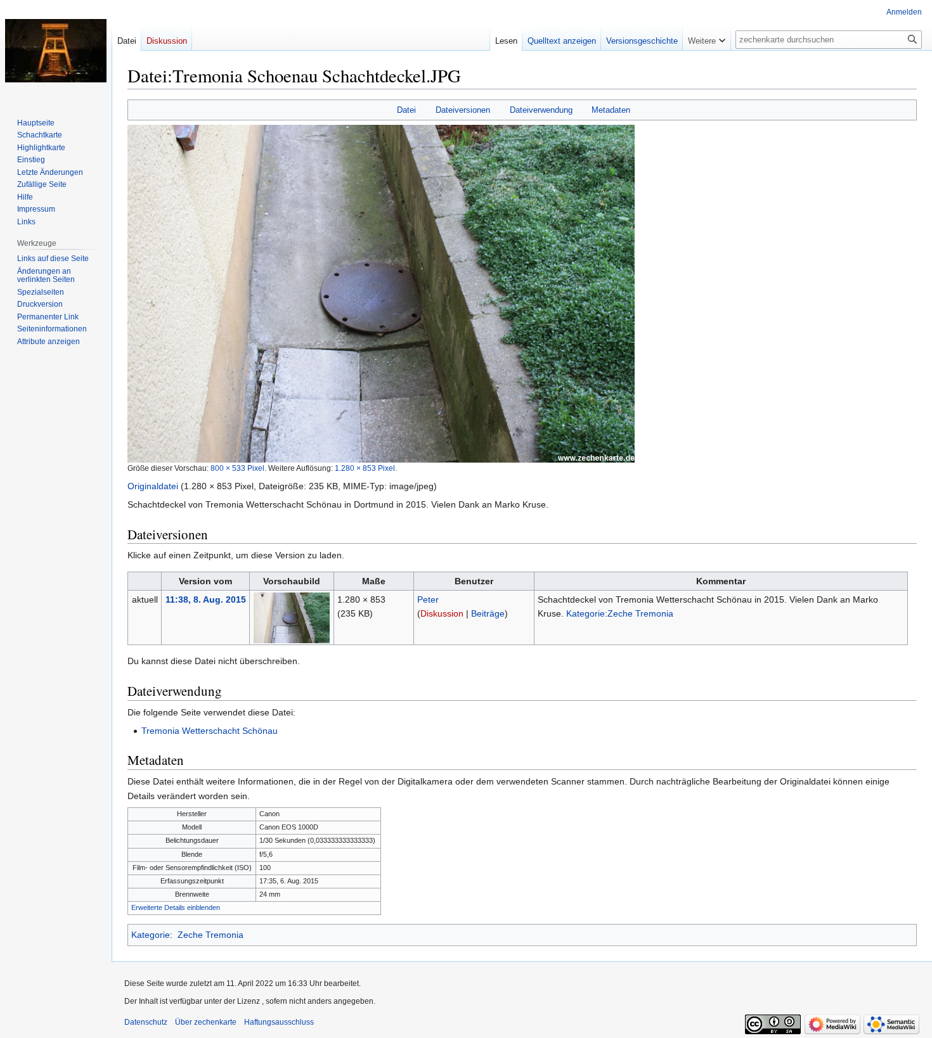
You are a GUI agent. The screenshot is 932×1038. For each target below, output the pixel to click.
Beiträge (488, 613)
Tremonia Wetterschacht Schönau (209, 731)
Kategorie (150, 935)
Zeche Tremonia (210, 935)
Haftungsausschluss (279, 1022)
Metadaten (611, 110)
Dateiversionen (463, 110)
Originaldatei (152, 486)
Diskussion (441, 613)
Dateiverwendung (541, 110)
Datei (406, 110)
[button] (706, 38)
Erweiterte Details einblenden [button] (175, 907)
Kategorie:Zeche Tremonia (619, 613)
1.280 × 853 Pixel (365, 468)
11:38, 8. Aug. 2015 (205, 599)
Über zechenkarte (205, 1022)
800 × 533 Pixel (237, 468)
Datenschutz (145, 1022)
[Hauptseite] (56, 50)
